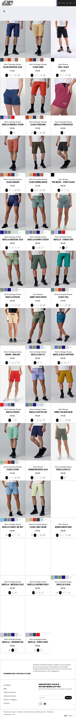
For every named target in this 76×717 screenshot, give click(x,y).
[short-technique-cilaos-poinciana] (9, 60)
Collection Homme (10, 696)
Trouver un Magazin (10, 699)
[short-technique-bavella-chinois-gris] (9, 117)
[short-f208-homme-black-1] (52, 60)
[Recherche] (64, 3)
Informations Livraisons (10, 712)
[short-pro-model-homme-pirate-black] (52, 175)
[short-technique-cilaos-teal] (52, 290)
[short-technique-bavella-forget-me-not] (2, 519)
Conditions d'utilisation (23, 712)
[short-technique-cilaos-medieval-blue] (2, 60)
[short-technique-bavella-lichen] (52, 577)
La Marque (7, 685)
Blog (5, 689)
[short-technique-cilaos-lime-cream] (27, 519)
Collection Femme (10, 692)
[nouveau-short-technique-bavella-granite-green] (27, 232)
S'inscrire (68, 698)
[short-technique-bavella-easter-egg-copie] (2, 232)
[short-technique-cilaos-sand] (5, 60)
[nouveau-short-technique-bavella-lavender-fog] (2, 634)
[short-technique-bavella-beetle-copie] (5, 232)
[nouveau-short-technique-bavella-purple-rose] (5, 117)
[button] (74, 3)
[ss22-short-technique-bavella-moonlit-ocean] (2, 117)
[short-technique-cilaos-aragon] (16, 60)
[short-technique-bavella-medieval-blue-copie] (9, 232)
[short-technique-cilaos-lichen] (2, 462)
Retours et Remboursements (39, 712)
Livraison (7, 703)
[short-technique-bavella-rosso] (13, 117)
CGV (14, 714)
